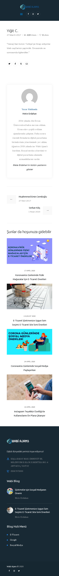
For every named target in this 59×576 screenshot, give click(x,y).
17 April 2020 (29, 271)
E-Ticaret (14, 534)
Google (13, 540)
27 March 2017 (14, 35)
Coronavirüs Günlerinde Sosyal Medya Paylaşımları (29, 368)
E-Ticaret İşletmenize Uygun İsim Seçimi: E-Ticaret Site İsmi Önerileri (29, 322)
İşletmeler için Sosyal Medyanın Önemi (30, 491)
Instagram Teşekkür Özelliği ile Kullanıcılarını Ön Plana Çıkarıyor (29, 413)
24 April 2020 (29, 362)
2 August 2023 (30, 316)
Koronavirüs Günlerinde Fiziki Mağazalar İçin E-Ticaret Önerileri (29, 277)
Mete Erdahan (21, 498)
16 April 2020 (29, 407)
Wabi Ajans (12, 566)
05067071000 (17, 471)
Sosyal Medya (16, 545)
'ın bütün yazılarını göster (29, 167)
